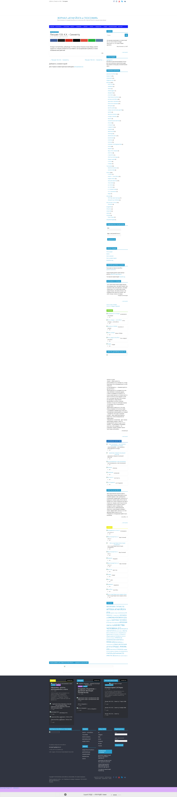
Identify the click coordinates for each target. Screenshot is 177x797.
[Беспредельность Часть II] (113, 530)
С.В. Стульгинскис (112, 191)
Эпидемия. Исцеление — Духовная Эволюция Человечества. (87, 690)
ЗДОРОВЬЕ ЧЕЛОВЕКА (113, 101)
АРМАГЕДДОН (111, 90)
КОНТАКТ (120, 26)
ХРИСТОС (110, 153)
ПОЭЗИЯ (108, 215)
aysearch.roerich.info (111, 269)
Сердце (113, 344)
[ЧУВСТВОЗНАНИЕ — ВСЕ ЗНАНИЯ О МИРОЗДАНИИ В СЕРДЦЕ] (116, 444)
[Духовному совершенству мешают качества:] (116, 453)
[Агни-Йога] (109, 589)
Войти (107, 254)
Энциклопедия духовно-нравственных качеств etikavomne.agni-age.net (103, 765)
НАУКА (109, 88)
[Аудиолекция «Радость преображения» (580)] (88, 698)
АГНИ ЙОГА (110, 95)
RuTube (100, 743)
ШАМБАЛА (110, 86)
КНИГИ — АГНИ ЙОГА (113, 176)
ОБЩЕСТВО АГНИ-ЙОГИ (88, 749)
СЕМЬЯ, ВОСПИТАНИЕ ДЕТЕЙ (115, 110)
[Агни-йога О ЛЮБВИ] (111, 326)
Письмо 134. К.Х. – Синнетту (94, 60)
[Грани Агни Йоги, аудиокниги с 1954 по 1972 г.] (61, 717)
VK (98, 732)
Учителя (110, 142)
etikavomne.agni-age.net (115, 274)
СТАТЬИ (110, 161)
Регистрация (109, 251)
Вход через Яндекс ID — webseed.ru (9, 788)
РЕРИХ (91, 26)
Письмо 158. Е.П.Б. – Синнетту (112, 713)
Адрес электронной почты (113, 233)
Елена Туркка (111, 217)
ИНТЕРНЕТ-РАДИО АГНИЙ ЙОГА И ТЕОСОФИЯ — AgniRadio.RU (104, 757)
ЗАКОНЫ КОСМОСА (112, 114)
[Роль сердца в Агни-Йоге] (112, 337)
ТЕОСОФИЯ (66, 26)
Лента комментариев (111, 258)
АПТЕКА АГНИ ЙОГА (112, 99)
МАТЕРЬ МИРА (111, 108)
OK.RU (99, 739)
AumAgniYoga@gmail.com (55, 747)
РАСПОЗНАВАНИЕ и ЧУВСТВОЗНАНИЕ (117, 463)
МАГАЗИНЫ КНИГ (86, 739)
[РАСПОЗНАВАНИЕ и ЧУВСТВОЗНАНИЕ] (116, 461)
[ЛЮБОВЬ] (109, 467)
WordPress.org (109, 260)
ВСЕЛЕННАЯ (110, 138)
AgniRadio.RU (109, 60)
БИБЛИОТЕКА (85, 756)
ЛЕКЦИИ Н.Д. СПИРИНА (113, 200)
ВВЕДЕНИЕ (110, 93)
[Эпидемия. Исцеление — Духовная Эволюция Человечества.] (88, 683)
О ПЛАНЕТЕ (110, 125)
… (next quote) (125, 52)
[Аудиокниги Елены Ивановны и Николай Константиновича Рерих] (61, 704)
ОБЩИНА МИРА (86, 754)
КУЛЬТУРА (110, 84)
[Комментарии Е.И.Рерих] (115, 683)
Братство (115, 570)
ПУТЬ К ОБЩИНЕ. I (92, 709)
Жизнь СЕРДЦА (118, 333)
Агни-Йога (115, 590)
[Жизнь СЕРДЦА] (110, 332)
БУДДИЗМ (108, 206)
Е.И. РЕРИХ (110, 185)
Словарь (110, 163)
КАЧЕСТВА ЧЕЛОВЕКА (113, 103)
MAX (99, 737)
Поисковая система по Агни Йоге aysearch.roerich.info (104, 761)
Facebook (100, 741)
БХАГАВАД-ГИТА (63, 712)
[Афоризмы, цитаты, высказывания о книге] (61, 683)
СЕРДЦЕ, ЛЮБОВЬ (112, 116)
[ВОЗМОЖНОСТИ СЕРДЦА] (113, 313)
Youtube (100, 745)
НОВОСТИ (108, 76)
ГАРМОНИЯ (116, 473)
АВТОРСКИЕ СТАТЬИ (111, 202)
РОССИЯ (110, 123)
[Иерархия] (109, 558)
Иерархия (115, 558)
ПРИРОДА (110, 133)
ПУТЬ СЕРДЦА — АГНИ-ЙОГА (116, 321)
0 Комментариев (64, 36)
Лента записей (109, 256)
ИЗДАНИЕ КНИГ (110, 80)
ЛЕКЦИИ (108, 196)
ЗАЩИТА (110, 148)
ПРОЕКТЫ (108, 209)
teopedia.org (122, 276)
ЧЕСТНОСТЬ (117, 478)
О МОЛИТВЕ (111, 155)
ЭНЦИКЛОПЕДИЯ (113, 26)
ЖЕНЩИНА (110, 105)
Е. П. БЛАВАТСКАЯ (112, 189)
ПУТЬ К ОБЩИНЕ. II (82, 704)
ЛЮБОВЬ (115, 468)
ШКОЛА (85, 26)
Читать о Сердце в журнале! (113, 306)
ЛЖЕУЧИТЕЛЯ (111, 131)
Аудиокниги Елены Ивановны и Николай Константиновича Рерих (60, 707)
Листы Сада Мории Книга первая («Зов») (117, 595)
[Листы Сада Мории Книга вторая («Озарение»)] (116, 543)
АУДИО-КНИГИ (111, 178)
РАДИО (105, 26)
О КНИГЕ (110, 174)
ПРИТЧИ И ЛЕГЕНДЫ (113, 157)
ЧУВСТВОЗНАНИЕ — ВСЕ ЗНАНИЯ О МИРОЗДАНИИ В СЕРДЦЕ (116, 448)
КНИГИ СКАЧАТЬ (86, 737)
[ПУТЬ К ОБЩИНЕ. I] (82, 708)
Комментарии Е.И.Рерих (114, 687)
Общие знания (111, 159)
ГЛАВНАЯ (52, 26)
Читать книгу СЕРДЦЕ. (111, 304)
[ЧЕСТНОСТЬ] (109, 477)
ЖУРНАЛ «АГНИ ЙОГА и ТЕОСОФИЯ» (77, 17)
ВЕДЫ (109, 193)
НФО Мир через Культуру (114, 198)
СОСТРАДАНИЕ (119, 483)
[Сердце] (108, 344)
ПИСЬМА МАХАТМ (54, 32)
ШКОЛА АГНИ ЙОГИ (111, 74)
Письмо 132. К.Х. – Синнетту (59, 60)
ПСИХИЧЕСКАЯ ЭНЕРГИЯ (113, 120)
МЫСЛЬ (110, 118)
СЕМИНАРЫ (109, 78)
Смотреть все (70, 680)
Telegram (100, 734)
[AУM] (108, 579)
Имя (108, 228)
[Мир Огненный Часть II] (112, 536)
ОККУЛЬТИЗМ (111, 170)
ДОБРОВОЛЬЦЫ (86, 752)
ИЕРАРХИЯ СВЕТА (112, 135)
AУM (111, 580)
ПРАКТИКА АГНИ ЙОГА (113, 97)
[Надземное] (109, 584)
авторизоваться (78, 66)
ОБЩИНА (110, 129)
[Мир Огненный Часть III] (112, 563)
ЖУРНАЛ (108, 82)
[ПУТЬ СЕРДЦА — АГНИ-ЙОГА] (114, 320)
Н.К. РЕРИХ (110, 187)
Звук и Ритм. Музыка (113, 150)
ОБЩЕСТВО (98, 26)
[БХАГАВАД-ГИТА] (54, 712)
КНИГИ (108, 172)
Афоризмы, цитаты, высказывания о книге (59, 688)
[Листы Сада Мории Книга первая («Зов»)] (116, 594)
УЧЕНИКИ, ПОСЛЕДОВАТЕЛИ (115, 144)
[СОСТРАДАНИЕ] (110, 482)
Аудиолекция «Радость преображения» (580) (88, 699)
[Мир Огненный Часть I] (112, 551)
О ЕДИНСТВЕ (111, 127)
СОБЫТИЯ (108, 211)
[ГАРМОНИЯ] (109, 472)
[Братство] (109, 569)
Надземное (116, 585)
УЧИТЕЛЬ (110, 140)
